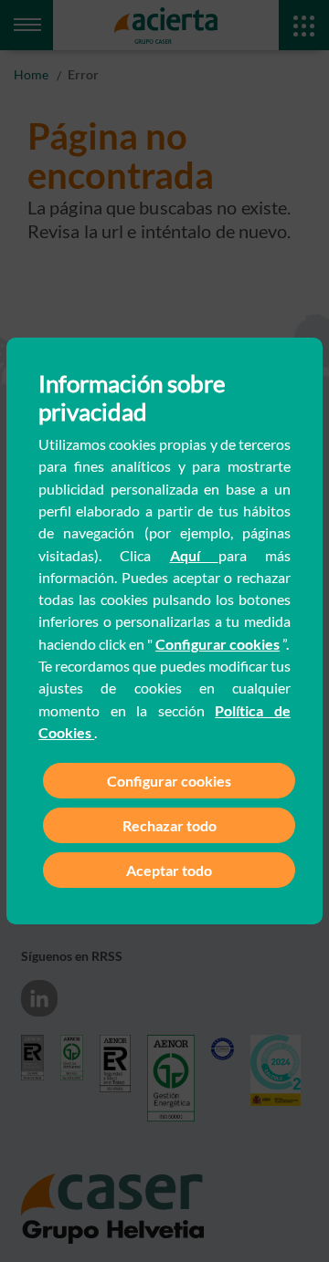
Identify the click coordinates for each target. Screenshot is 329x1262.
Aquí (194, 555)
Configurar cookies (217, 643)
